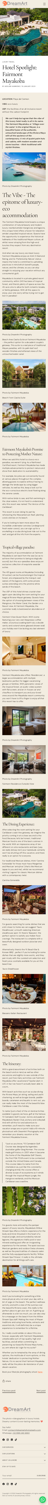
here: (40, 1372)
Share (8, 1381)
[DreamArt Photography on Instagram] (7, 1440)
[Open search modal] (38, 4)
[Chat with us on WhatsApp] (42, 1499)
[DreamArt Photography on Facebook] (3, 1440)
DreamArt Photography (23, 1493)
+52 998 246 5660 (21, 1433)
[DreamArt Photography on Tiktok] (16, 1440)
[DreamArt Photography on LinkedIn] (12, 1440)
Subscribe (41, 1476)
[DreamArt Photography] (15, 4)
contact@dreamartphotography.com (24, 1430)
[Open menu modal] (44, 4)
